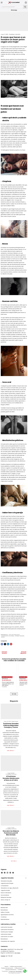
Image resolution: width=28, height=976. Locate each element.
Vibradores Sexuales (6, 881)
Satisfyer (21, 685)
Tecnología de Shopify (14, 973)
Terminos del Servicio (10, 969)
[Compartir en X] (5, 644)
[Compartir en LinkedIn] (8, 644)
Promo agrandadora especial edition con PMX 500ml (8, 683)
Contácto (20, 969)
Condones (3, 917)
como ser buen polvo (14, 634)
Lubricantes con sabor (7, 936)
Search (6, 966)
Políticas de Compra (20, 968)
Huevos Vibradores (6, 892)
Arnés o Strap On (5, 900)
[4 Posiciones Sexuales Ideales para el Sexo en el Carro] (11, 763)
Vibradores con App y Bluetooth (9, 888)
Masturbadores (5, 919)
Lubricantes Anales (6, 934)
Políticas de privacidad (16, 966)
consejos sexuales (19, 636)
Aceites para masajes (7, 932)
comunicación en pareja (7, 636)
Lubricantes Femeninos (7, 929)
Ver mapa (17, 953)
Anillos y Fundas (5, 912)
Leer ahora (10, 750)
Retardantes (4, 910)
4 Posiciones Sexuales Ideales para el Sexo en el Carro (11, 778)
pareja (3, 637)
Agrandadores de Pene (7, 914)
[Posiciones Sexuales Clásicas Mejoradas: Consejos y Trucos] (11, 711)
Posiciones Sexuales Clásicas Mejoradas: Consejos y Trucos (11, 725)
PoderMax (4, 686)
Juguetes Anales (5, 890)
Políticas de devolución (7, 968)
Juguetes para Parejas (7, 883)
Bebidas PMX (4, 907)
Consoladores (4, 885)
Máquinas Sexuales (6, 897)
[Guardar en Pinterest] (11, 644)
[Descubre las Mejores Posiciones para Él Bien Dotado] (11, 818)
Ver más (14, 694)
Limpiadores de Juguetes (8, 941)
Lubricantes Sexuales (6, 927)
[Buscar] (25, 7)
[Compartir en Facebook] (2, 644)
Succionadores (5, 895)
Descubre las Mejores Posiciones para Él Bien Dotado (11, 833)
